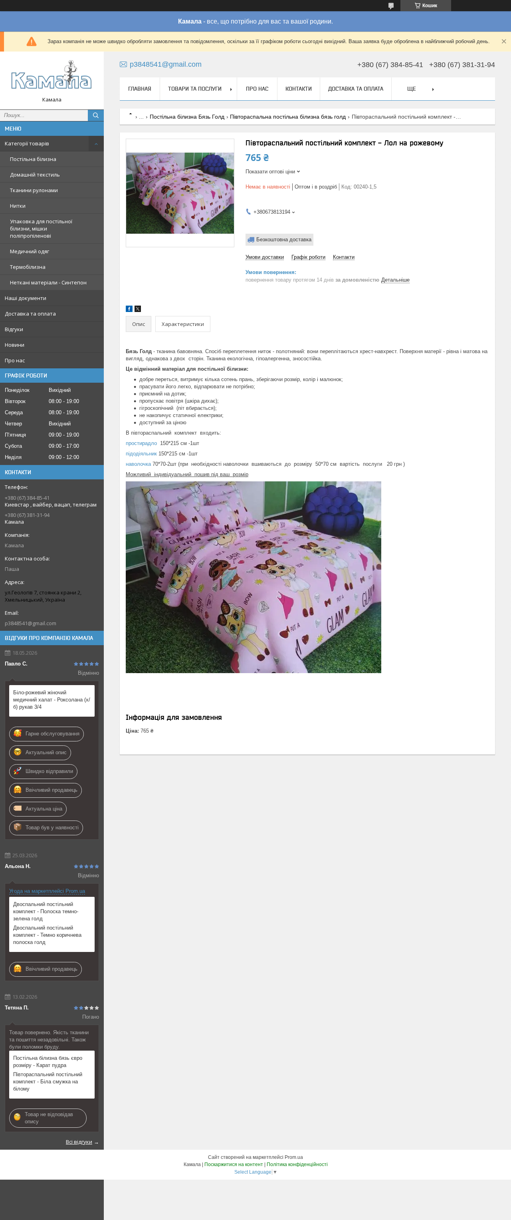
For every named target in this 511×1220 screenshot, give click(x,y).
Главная (139, 88)
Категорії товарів (27, 143)
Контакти (298, 88)
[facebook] (129, 310)
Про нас (15, 360)
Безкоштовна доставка (283, 239)
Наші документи (25, 298)
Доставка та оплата (30, 313)
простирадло (141, 443)
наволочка (138, 464)
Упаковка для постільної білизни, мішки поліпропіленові (41, 228)
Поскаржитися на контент (233, 1164)
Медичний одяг (29, 251)
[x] (138, 310)
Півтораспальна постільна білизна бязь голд (288, 116)
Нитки (18, 205)
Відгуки (14, 329)
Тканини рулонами (34, 190)
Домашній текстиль (35, 174)
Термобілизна (28, 266)
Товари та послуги (195, 88)
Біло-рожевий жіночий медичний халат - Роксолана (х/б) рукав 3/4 (51, 699)
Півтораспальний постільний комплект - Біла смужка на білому (47, 1081)
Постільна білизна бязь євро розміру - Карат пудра (47, 1061)
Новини (14, 344)
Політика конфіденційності (297, 1164)
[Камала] (52, 77)
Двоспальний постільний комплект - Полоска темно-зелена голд (45, 911)
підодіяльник (141, 454)
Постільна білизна (33, 159)
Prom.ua (294, 1157)
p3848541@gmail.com (30, 623)
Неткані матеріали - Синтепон (48, 282)
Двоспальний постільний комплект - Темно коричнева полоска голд (47, 935)
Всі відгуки (79, 1141)
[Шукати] (96, 115)
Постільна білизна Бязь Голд (187, 116)
